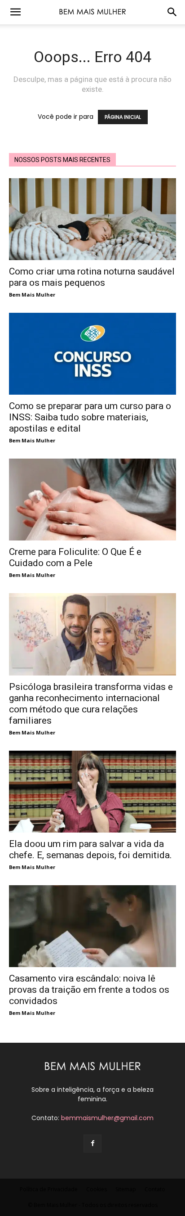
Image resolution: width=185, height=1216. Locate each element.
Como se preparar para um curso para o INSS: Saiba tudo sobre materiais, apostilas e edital (90, 417)
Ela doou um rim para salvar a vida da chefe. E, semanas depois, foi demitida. (90, 849)
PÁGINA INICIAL (123, 117)
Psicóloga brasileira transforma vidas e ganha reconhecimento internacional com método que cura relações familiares (91, 703)
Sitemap (125, 1189)
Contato (155, 1189)
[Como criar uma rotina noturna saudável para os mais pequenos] (92, 219)
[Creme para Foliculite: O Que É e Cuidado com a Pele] (92, 499)
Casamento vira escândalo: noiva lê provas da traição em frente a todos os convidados (89, 989)
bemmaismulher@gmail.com (107, 1117)
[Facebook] (92, 1144)
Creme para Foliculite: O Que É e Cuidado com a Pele (75, 557)
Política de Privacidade (49, 1189)
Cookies (96, 1189)
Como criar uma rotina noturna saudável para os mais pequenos (92, 277)
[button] (15, 12)
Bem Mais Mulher (32, 294)
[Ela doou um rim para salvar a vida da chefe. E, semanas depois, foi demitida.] (92, 792)
